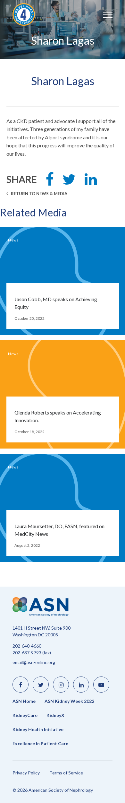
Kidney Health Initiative (38, 729)
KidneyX (55, 715)
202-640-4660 (27, 646)
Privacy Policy (26, 772)
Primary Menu (101, 14)
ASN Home (24, 701)
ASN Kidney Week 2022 (69, 701)
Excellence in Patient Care (40, 743)
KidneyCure (25, 715)
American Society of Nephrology (32, 14)
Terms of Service (66, 772)
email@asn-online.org (34, 662)
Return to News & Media (38, 193)
